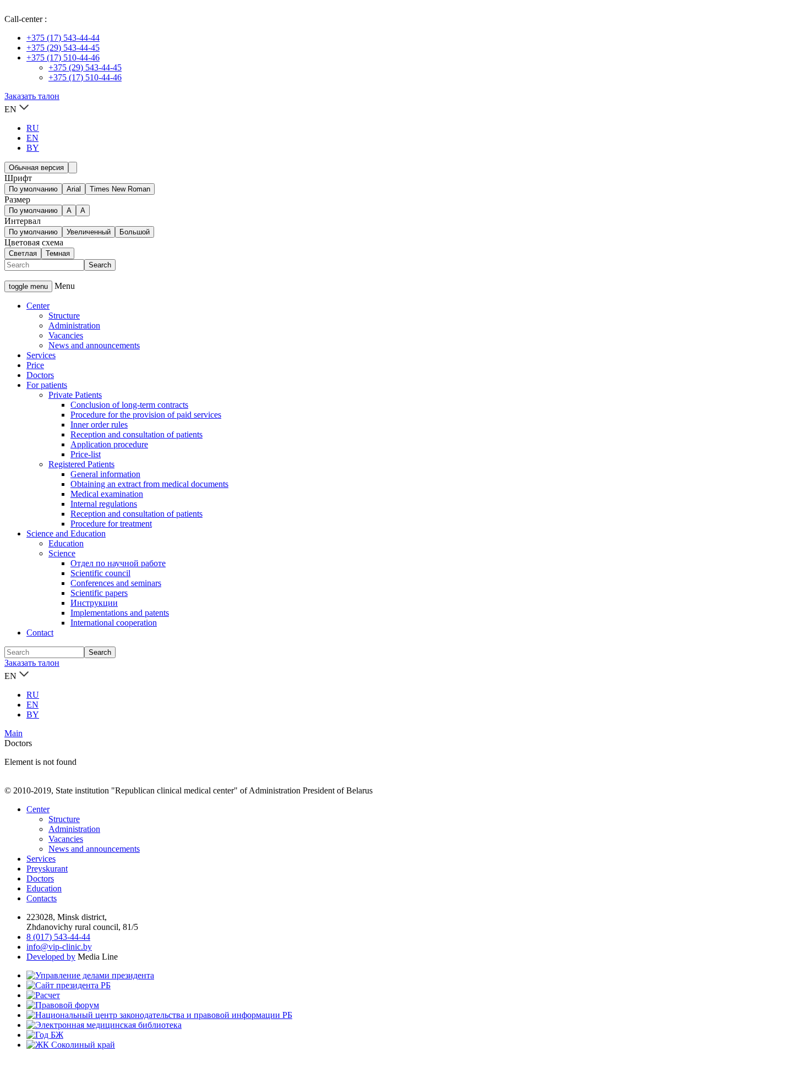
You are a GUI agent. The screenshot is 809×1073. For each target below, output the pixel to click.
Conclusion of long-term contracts (129, 404)
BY (32, 147)
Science (61, 553)
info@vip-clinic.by (59, 946)
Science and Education (66, 533)
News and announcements (94, 345)
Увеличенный (89, 232)
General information (105, 474)
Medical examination (106, 494)
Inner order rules (99, 424)
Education (66, 543)
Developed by (50, 956)
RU (32, 128)
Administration (74, 325)
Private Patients (75, 394)
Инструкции (94, 602)
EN (32, 138)
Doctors (40, 375)
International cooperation (113, 622)
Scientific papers (99, 593)
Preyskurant (47, 868)
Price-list (85, 454)
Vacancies (65, 335)
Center (38, 305)
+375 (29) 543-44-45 (63, 47)
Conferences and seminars (115, 583)
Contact (39, 632)
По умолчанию (33, 189)
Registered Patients (81, 464)
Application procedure (109, 444)
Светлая (23, 253)
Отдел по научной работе (118, 563)
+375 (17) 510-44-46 (63, 57)
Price (35, 365)
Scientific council (100, 573)
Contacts (41, 898)
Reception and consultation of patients (136, 434)
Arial (74, 189)
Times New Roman (120, 189)
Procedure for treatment (111, 523)
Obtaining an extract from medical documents (149, 484)
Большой (134, 232)
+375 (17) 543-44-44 (63, 37)
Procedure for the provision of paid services (145, 414)
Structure (64, 315)
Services (41, 355)
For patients (46, 385)
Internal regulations (103, 503)
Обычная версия (36, 167)
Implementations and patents (119, 612)
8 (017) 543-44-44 (58, 936)
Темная (58, 253)
